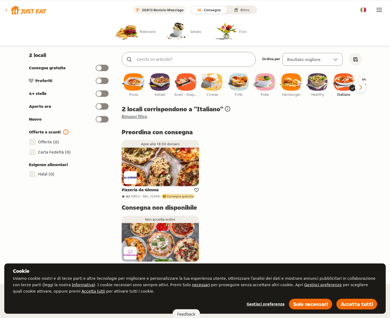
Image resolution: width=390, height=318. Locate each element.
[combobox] (194, 59)
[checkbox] (134, 85)
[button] (25, 10)
